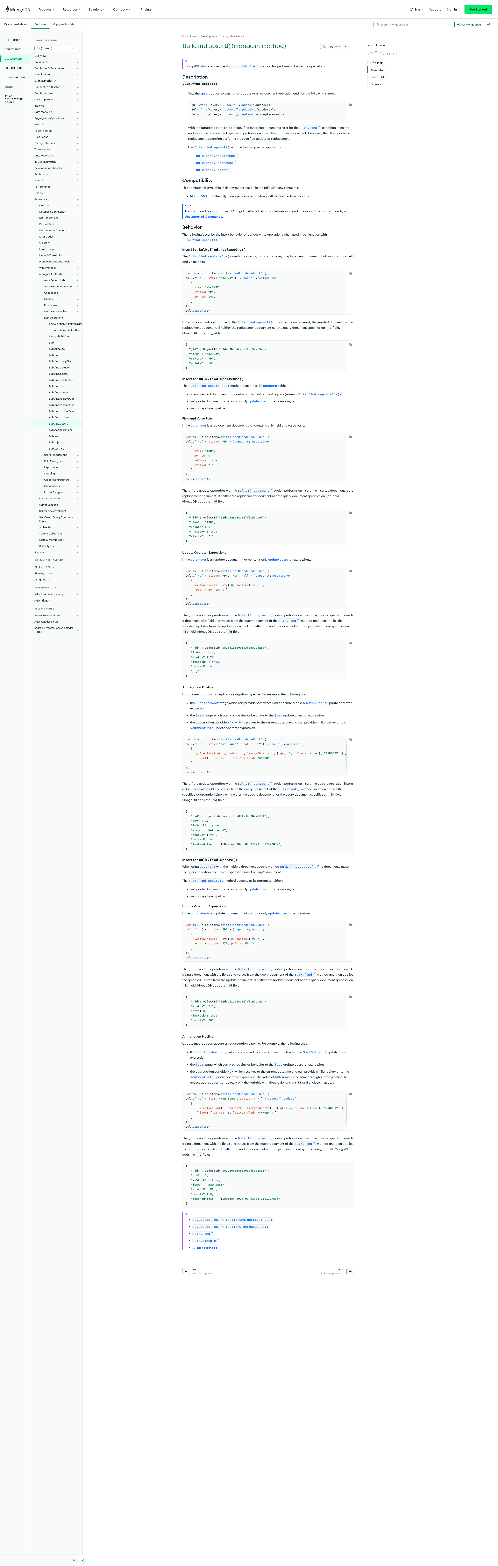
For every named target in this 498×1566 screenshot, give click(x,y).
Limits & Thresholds (50, 255)
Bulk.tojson (55, 442)
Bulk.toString (56, 448)
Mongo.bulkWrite (59, 336)
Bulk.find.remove (59, 392)
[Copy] (350, 105)
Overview (40, 55)
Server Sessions (48, 504)
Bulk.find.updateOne (61, 411)
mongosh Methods (233, 36)
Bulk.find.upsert (58, 423)
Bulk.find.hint (57, 386)
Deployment (13, 49)
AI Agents (40, 579)
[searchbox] (412, 24)
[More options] (345, 46)
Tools (9, 86)
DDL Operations (48, 217)
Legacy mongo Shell (51, 539)
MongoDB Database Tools (54, 261)
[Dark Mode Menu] (489, 24)
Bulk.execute (57, 348)
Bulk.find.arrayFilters (61, 361)
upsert (205, 93)
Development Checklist (48, 168)
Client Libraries (15, 77)
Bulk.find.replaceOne (62, 404)
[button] (416, 9)
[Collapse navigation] (83, 1560)
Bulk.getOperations (60, 429)
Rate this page (376, 45)
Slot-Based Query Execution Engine (56, 519)
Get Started (478, 9)
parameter (271, 386)
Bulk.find (54, 355)
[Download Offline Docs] (74, 1560)
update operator (260, 401)
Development (209, 36)
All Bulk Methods (204, 1248)
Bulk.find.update (59, 417)
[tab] (40, 24)
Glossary (44, 242)
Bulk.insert (55, 436)
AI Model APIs (42, 567)
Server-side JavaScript (52, 510)
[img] (369, 52)
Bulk (51, 342)
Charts (38, 192)
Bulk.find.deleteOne (61, 380)
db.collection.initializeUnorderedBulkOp (65, 330)
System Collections (50, 533)
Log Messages (47, 249)
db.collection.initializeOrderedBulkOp (65, 323)
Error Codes (46, 236)
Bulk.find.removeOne (62, 398)
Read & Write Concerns (53, 230)
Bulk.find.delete (58, 373)
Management (13, 68)
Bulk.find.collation (59, 367)
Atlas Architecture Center (14, 99)
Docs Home (189, 36)
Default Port (46, 224)
